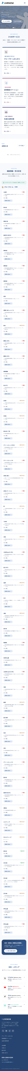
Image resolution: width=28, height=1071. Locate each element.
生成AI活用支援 (5, 1041)
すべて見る (21, 145)
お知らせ (4, 1048)
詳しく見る (6, 73)
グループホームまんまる (7, 1036)
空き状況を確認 (17, 21)
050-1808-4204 (11, 951)
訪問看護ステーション (7, 1038)
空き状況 (4, 1050)
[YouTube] (6, 1031)
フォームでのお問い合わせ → (7, 1062)
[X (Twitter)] (3, 1031)
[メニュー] (24, 2)
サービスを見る (6, 21)
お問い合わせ (7, 200)
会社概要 (4, 1045)
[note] (13, 1031)
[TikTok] (9, 1031)
